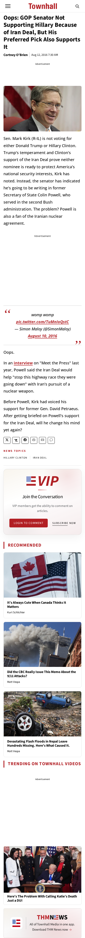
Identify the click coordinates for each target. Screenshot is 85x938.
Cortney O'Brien (15, 55)
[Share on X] (6, 440)
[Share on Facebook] (25, 440)
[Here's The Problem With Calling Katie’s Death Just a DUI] (42, 869)
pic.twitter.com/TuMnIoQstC (42, 321)
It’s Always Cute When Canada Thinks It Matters (36, 604)
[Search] (77, 6)
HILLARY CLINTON (15, 458)
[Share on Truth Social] (16, 440)
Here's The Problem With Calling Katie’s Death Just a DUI (42, 898)
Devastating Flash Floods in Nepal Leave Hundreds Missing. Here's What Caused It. (38, 743)
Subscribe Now (64, 523)
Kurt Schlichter (16, 612)
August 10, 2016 (42, 335)
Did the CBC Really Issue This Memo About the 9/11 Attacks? (41, 674)
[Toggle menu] (7, 6)
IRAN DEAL (40, 458)
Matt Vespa (13, 682)
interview (23, 362)
